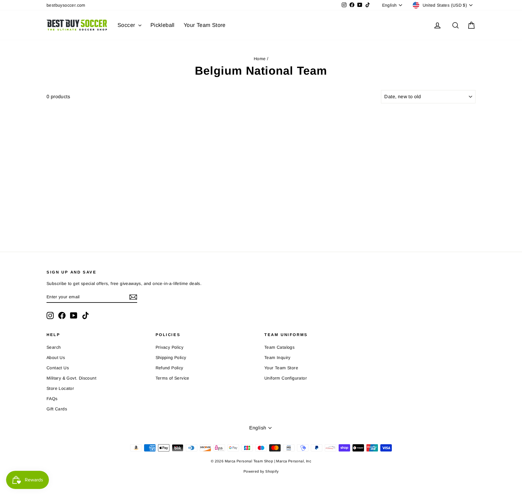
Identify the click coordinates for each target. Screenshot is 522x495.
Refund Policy (169, 367)
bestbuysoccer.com (66, 5)
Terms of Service (172, 378)
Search (54, 347)
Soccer (127, 25)
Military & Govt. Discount (71, 378)
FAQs (52, 398)
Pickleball (162, 25)
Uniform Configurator (285, 378)
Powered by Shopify (261, 471)
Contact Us (58, 367)
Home (260, 58)
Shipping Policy (171, 357)
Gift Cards (57, 408)
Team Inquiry (277, 357)
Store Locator (60, 388)
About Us (56, 357)
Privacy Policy (170, 347)
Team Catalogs (279, 347)
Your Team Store (205, 25)
